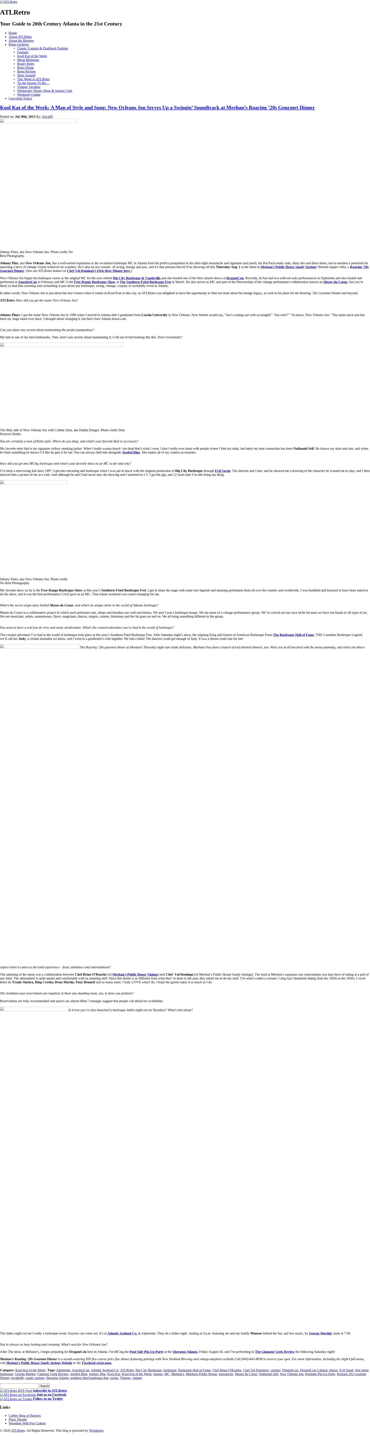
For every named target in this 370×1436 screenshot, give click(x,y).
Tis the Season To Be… (33, 83)
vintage (137, 1378)
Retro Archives (19, 44)
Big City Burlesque (149, 1370)
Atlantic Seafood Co (104, 1370)
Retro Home (25, 67)
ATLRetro (127, 1370)
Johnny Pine (97, 1374)
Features (22, 52)
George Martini (320, 1333)
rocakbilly (17, 1378)
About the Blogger (21, 40)
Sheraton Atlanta (185, 1352)
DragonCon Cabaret (313, 1370)
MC (167, 1374)
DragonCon (235, 278)
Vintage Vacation (28, 87)
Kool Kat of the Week (32, 56)
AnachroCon (27, 282)
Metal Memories (28, 60)
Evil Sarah (222, 471)
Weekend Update (28, 94)
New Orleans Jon (291, 1374)
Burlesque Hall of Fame (194, 1370)
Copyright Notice (20, 98)
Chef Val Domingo (256, 1370)
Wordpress (96, 1430)
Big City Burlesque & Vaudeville (137, 278)
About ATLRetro (20, 37)
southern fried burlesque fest (89, 1378)
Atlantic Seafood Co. (122, 1333)
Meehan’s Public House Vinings (135, 974)
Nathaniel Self (268, 1374)
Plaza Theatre (18, 1419)
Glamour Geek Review (53, 1374)
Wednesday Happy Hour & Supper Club (44, 91)
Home (13, 33)
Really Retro (25, 64)
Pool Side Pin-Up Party (147, 1352)
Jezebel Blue (131, 452)
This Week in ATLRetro (33, 79)
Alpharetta (63, 1370)
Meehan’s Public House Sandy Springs (288, 267)
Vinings (125, 1378)
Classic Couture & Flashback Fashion (42, 48)
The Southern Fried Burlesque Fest (145, 282)
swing (114, 1378)
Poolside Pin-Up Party (320, 1374)
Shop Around (26, 75)
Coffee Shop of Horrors (25, 1415)
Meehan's (177, 1374)
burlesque (169, 1370)
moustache (226, 1374)
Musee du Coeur (335, 282)
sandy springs (35, 1378)
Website (67, 1363)
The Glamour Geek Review (275, 1352)
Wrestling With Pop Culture (27, 1423)
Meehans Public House (201, 1374)
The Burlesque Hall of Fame (293, 635)
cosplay (275, 1370)
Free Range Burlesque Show (95, 282)
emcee (333, 1370)
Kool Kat (113, 1374)
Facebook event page (96, 1363)
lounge (158, 1374)
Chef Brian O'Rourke (226, 1370)
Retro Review (26, 71)
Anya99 (47, 116)
